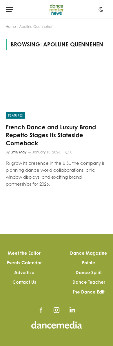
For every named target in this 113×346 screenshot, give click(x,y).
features (15, 115)
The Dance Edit (89, 292)
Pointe (88, 262)
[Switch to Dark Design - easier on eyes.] (101, 9)
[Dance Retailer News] (56, 9)
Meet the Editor (24, 253)
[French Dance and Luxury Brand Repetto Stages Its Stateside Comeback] (56, 90)
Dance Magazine (88, 253)
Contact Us (24, 282)
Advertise (24, 272)
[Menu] (9, 9)
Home (11, 26)
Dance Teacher (88, 282)
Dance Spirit (89, 272)
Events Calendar (24, 262)
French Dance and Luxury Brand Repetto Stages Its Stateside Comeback (51, 135)
